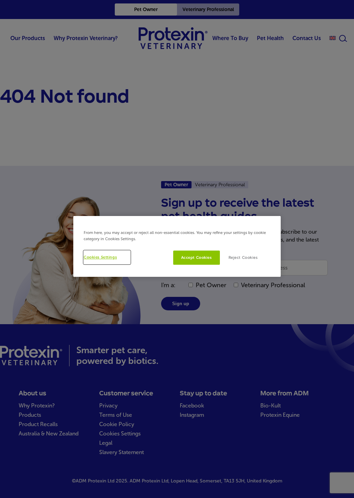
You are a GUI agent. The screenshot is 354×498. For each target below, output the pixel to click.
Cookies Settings (100, 257)
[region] (177, 246)
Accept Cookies (196, 257)
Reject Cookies (243, 257)
